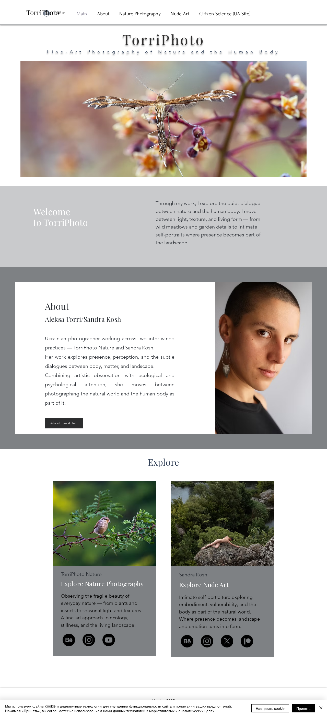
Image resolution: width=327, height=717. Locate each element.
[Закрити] (321, 708)
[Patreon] (247, 641)
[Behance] (69, 640)
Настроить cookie (270, 708)
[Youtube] (108, 640)
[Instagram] (89, 640)
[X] (227, 641)
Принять (303, 708)
